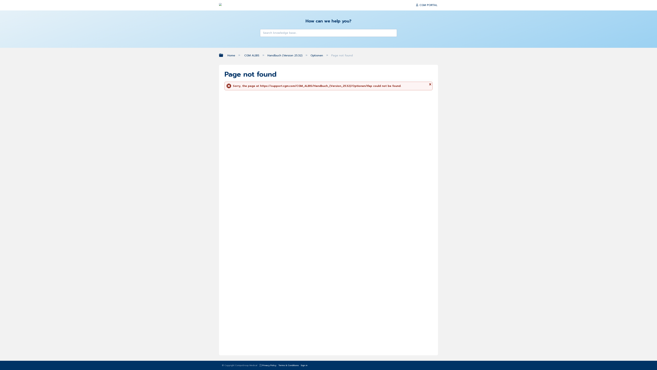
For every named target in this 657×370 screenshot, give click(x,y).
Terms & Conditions (288, 365)
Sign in (304, 365)
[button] (265, 34)
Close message (429, 85)
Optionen (317, 55)
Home (231, 55)
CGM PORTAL (427, 5)
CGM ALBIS (252, 55)
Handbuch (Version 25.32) (285, 55)
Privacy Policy (269, 365)
